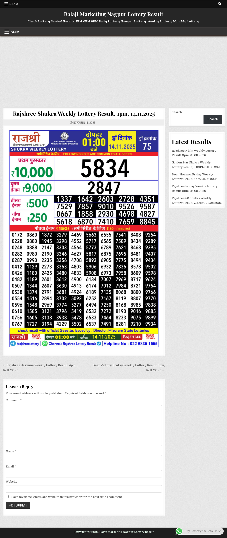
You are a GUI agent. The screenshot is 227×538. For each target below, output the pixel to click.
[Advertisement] (113, 70)
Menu (13, 4)
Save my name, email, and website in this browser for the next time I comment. (67, 497)
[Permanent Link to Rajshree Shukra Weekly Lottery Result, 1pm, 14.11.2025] (84, 238)
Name (11, 451)
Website (12, 481)
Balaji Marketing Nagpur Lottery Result (113, 14)
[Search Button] (219, 3)
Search (177, 112)
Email (11, 466)
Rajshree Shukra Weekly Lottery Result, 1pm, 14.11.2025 (84, 113)
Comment (14, 400)
